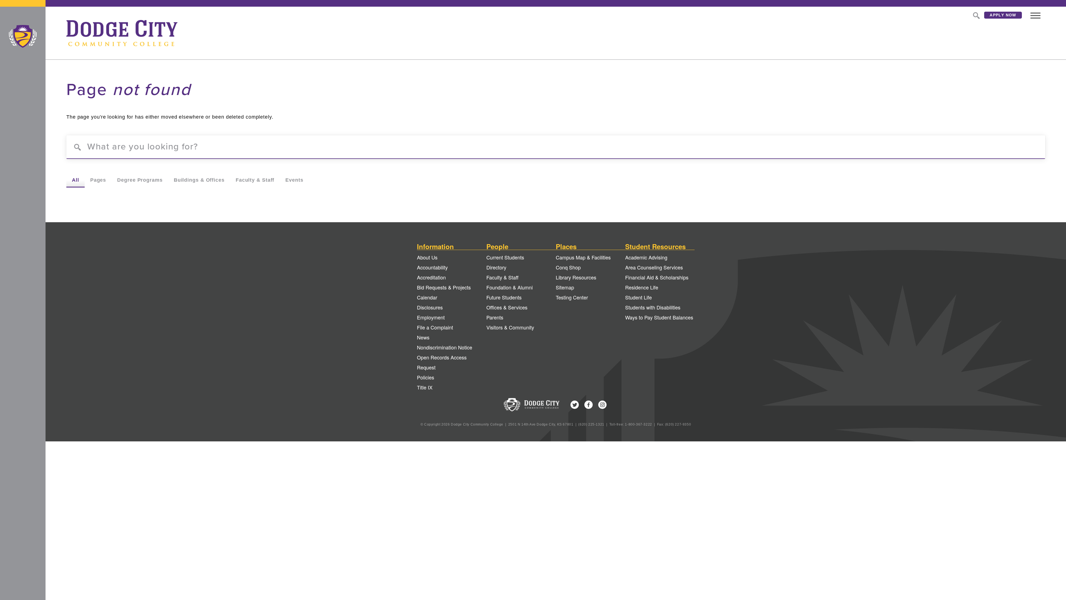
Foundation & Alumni (509, 287)
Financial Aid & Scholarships (656, 277)
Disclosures (430, 307)
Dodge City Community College (23, 36)
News (423, 337)
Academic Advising (646, 257)
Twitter (574, 405)
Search (975, 15)
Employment (431, 317)
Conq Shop (568, 267)
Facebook (588, 405)
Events (294, 180)
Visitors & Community (510, 327)
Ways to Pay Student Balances (659, 317)
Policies (425, 377)
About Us (427, 257)
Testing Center (572, 297)
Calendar (427, 297)
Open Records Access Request (442, 362)
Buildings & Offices (199, 180)
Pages (98, 180)
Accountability (432, 267)
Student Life (638, 297)
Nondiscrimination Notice (444, 347)
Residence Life (641, 287)
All (75, 180)
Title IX (425, 387)
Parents (494, 317)
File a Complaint (435, 327)
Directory (496, 267)
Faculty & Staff (255, 180)
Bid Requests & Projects (444, 287)
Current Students (505, 257)
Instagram (602, 405)
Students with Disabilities (652, 307)
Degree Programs (140, 180)
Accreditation (431, 277)
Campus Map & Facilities (583, 257)
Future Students (504, 297)
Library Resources (576, 277)
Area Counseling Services (654, 267)
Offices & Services (506, 307)
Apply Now (1003, 15)
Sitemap (565, 287)
